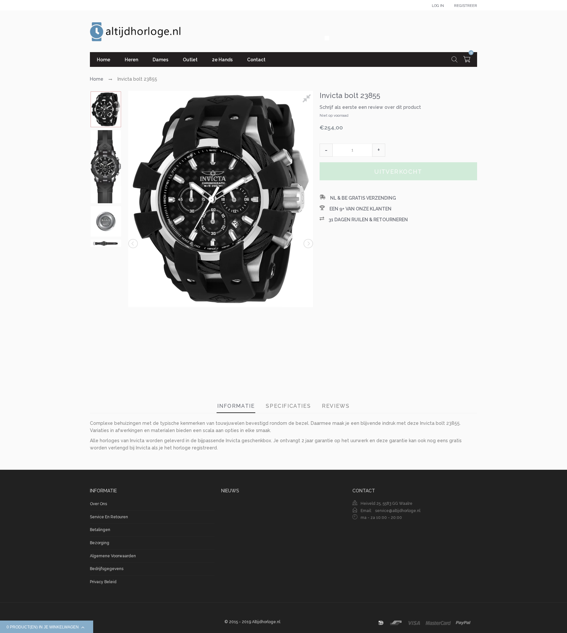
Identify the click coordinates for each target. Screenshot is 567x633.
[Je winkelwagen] (466, 60)
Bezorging (99, 543)
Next (308, 243)
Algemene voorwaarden (113, 556)
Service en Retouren (109, 517)
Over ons (98, 504)
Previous (133, 243)
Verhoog (378, 150)
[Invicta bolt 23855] (105, 109)
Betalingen (100, 529)
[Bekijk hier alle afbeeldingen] (308, 99)
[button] (326, 150)
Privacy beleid (103, 582)
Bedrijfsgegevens (106, 568)
